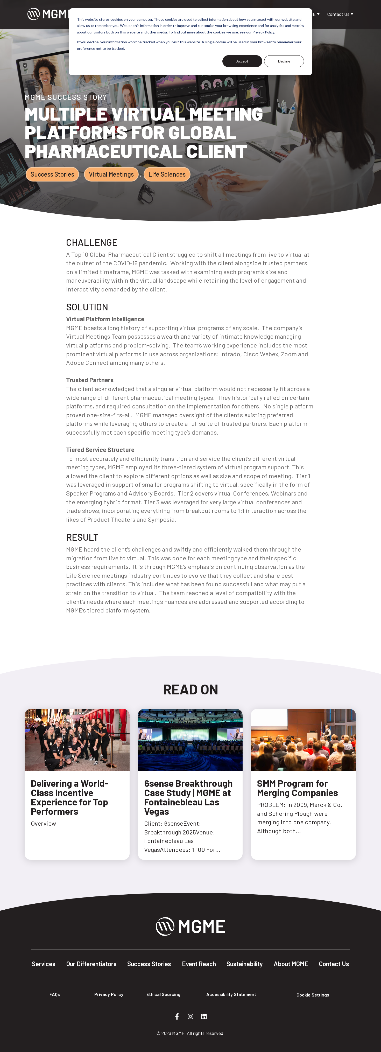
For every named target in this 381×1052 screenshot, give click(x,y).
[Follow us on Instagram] (190, 1016)
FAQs (55, 994)
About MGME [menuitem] (291, 963)
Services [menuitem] (43, 963)
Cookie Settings (313, 995)
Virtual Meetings (111, 174)
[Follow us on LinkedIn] (204, 1016)
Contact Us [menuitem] (334, 963)
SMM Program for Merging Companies (297, 787)
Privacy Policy (108, 994)
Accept (242, 61)
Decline (284, 61)
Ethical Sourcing (163, 994)
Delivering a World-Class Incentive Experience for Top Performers (70, 797)
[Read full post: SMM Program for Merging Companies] (303, 768)
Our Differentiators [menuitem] (91, 963)
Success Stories (52, 174)
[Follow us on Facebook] (177, 1016)
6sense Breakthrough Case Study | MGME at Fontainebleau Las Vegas (188, 797)
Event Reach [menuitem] (199, 963)
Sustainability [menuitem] (245, 963)
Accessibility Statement (231, 994)
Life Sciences (167, 174)
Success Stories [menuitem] (149, 963)
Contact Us (338, 14)
